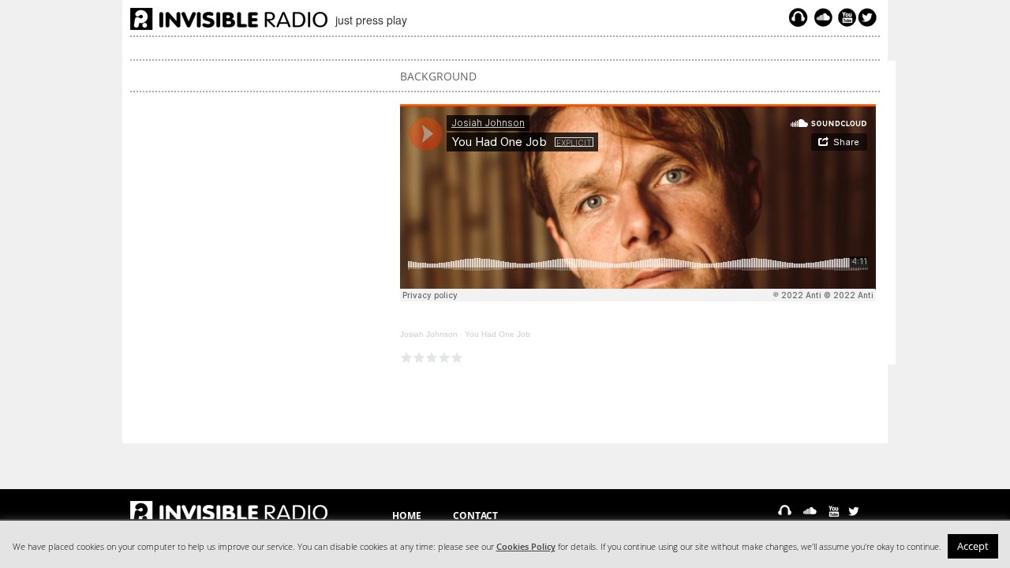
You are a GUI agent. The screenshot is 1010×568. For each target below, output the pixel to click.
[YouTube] (845, 17)
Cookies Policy (526, 546)
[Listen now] (798, 17)
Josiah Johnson (429, 334)
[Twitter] (869, 17)
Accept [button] (973, 546)
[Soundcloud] (823, 17)
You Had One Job (497, 334)
